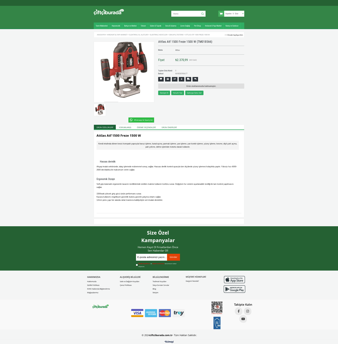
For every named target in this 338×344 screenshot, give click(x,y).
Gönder (173, 257)
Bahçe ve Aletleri (130, 26)
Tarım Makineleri (102, 26)
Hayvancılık (116, 26)
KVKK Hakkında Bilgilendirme (98, 289)
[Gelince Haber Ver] (195, 79)
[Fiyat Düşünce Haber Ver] (181, 79)
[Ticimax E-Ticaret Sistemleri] (169, 342)
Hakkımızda (91, 281)
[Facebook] (238, 311)
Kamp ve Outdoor (232, 26)
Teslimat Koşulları (159, 281)
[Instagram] (247, 311)
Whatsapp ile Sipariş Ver (143, 120)
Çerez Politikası (126, 285)
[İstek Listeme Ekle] (168, 79)
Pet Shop (197, 26)
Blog (154, 289)
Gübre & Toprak (155, 26)
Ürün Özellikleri (105, 127)
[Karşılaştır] (174, 79)
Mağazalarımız (92, 292)
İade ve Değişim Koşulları (129, 281)
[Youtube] (243, 319)
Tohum (143, 26)
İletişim (155, 292)
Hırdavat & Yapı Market (213, 26)
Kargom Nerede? (192, 281)
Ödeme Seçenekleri (146, 127)
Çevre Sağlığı (185, 26)
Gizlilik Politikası (93, 285)
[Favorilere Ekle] (161, 79)
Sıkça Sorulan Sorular (161, 285)
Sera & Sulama (170, 26)
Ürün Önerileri (169, 127)
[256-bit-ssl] (217, 323)
